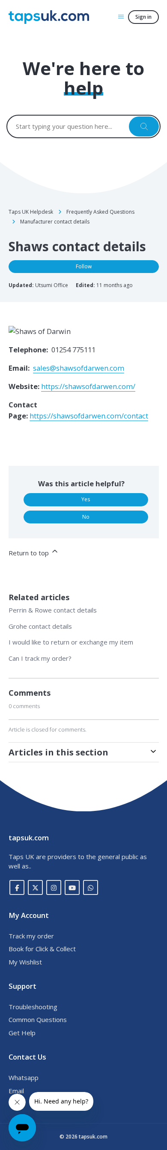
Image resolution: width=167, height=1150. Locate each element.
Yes (85, 499)
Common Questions (38, 1019)
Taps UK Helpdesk (31, 211)
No (85, 516)
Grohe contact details (40, 626)
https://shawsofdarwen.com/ (88, 386)
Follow (84, 266)
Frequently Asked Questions (100, 211)
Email (16, 1090)
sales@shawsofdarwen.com (78, 368)
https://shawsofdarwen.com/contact (89, 416)
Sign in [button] (143, 16)
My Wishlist (25, 962)
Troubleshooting (33, 1006)
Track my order (31, 936)
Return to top (30, 553)
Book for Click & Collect (42, 948)
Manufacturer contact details (54, 221)
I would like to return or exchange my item (71, 642)
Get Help (22, 1032)
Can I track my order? (40, 658)
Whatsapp (24, 1077)
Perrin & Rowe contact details (53, 610)
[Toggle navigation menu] (121, 16)
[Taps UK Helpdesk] (49, 17)
